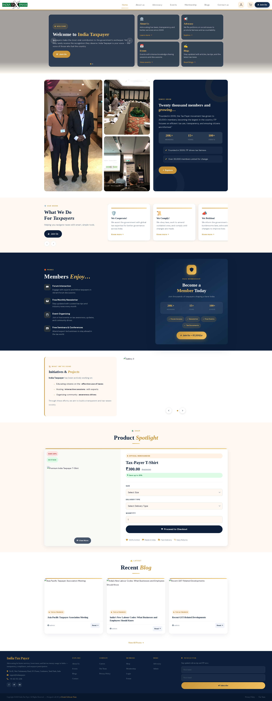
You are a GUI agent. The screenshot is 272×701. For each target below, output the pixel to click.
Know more (116, 234)
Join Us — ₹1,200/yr (193, 335)
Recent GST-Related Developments (189, 617)
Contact (75, 679)
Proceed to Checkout (175, 529)
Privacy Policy (104, 674)
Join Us (263, 5)
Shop (128, 664)
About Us (75, 664)
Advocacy (157, 5)
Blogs (207, 5)
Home (125, 5)
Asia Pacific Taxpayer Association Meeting (67, 617)
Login (128, 674)
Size (128, 486)
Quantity (130, 513)
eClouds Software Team (68, 697)
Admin (156, 669)
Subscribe (224, 685)
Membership (191, 5)
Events (173, 5)
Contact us (223, 5)
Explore (187, 35)
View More (83, 540)
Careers (102, 664)
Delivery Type (133, 500)
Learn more (145, 35)
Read (94, 625)
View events (145, 62)
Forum (128, 679)
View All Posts (135, 643)
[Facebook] (9, 685)
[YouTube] (20, 685)
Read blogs (189, 62)
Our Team (103, 669)
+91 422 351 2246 (16, 679)
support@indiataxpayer (17, 675)
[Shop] (250, 5)
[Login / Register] (241, 5)
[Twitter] (14, 685)
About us (140, 5)
